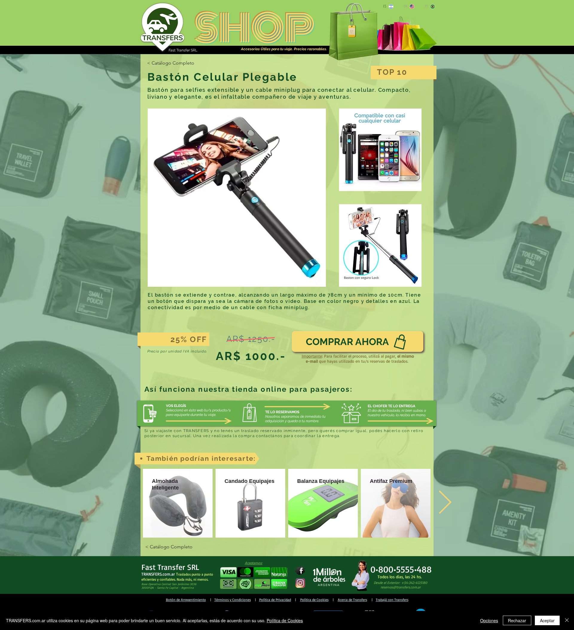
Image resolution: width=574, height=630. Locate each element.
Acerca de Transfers (352, 599)
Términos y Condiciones (232, 599)
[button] (253, 578)
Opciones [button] (489, 620)
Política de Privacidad (275, 599)
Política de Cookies (314, 599)
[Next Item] (444, 503)
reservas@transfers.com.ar (401, 587)
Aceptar (547, 620)
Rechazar (517, 620)
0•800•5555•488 (401, 569)
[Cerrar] (566, 620)
